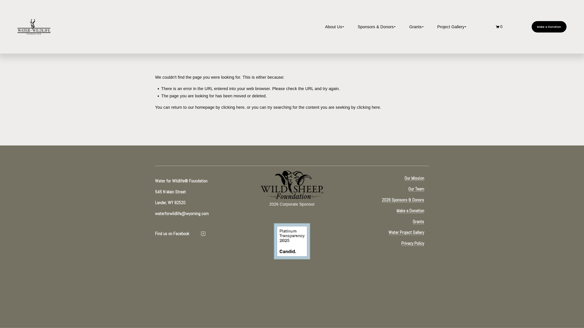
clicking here (232, 107)
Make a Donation (549, 27)
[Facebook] (203, 234)
